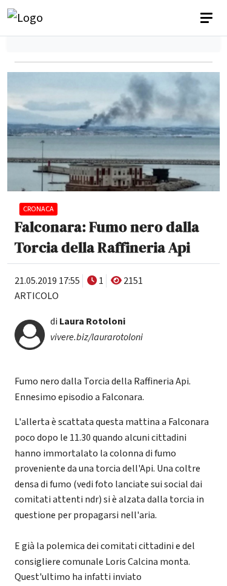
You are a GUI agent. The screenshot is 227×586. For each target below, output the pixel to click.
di (87, 321)
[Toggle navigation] (208, 18)
